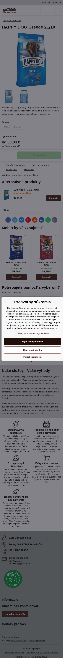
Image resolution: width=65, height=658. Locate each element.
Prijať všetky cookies (32, 341)
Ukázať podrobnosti (32, 357)
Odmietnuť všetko (32, 350)
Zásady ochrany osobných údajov (32, 333)
